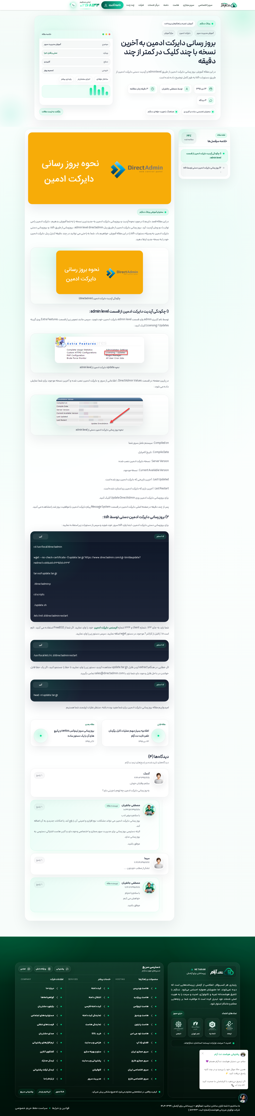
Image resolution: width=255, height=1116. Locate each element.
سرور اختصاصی (205, 5)
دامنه (166, 5)
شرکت (141, 5)
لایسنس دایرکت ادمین (105, 628)
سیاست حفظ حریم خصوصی (31, 1108)
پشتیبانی (60, 969)
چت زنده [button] (130, 5)
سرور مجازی (188, 5)
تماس (23, 969)
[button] (42, 1052)
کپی (40, 536)
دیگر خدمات (153, 5)
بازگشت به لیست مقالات (51, 111)
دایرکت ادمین (184, 33)
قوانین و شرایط (60, 1108)
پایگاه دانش (41, 969)
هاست (176, 5)
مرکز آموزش (168, 33)
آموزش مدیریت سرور (205, 33)
